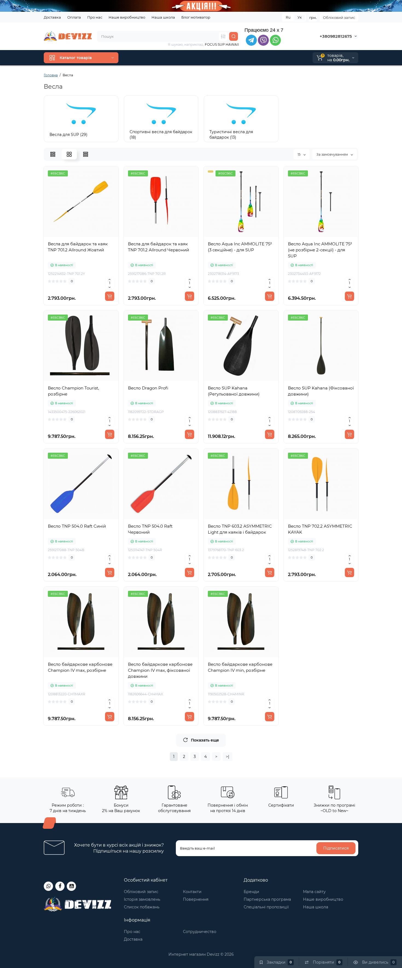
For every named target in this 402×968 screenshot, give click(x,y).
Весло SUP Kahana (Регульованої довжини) (234, 391)
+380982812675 (336, 36)
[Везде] (223, 36)
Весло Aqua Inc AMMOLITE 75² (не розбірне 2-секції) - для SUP (320, 249)
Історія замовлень (142, 899)
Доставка (52, 17)
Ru (288, 17)
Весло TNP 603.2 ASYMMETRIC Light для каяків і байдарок (240, 529)
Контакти (192, 891)
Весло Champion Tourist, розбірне (73, 391)
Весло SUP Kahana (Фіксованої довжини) (321, 391)
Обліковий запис (339, 17)
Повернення (195, 899)
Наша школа (163, 17)
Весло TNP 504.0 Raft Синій (77, 526)
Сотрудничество (199, 931)
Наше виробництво (127, 17)
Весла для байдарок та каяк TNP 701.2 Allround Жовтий (78, 246)
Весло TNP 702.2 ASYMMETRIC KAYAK (320, 529)
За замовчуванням (332, 154)
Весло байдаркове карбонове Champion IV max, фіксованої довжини (160, 670)
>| (227, 756)
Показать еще (205, 740)
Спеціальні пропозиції (266, 907)
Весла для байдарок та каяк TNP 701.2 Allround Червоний (158, 246)
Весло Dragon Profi (148, 388)
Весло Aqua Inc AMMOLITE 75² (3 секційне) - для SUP (240, 246)
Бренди (251, 891)
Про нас (94, 17)
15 (299, 154)
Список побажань (141, 907)
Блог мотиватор (195, 17)
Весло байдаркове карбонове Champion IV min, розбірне (240, 667)
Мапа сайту (314, 891)
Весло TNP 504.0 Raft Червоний (150, 529)
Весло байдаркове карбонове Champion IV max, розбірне (80, 667)
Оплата (74, 17)
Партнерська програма (267, 899)
